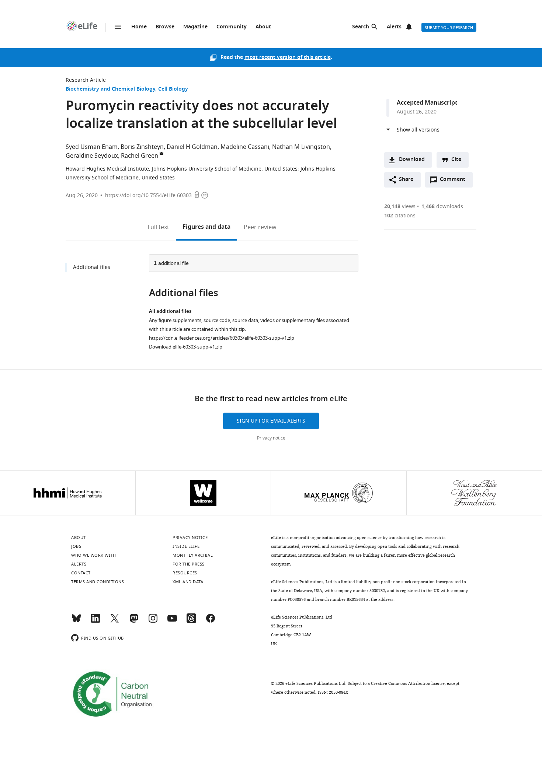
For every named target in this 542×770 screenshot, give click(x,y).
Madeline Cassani (244, 147)
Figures (206, 227)
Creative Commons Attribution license (408, 683)
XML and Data (188, 582)
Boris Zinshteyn (142, 147)
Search (360, 27)
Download (412, 159)
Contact (81, 573)
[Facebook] (210, 621)
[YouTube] (172, 621)
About (263, 27)
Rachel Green (139, 155)
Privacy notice (271, 438)
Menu (118, 26)
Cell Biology (173, 89)
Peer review (260, 227)
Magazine (195, 27)
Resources (185, 573)
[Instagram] (153, 621)
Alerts (394, 27)
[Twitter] (115, 621)
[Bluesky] (76, 621)
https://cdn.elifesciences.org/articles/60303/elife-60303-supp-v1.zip (221, 338)
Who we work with (93, 555)
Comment (454, 181)
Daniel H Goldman (192, 147)
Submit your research (449, 28)
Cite (456, 159)
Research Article (86, 80)
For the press (189, 564)
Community (231, 27)
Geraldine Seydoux (92, 155)
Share (406, 179)
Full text (158, 227)
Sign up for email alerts (271, 421)
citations (400, 216)
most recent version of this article (287, 57)
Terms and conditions (97, 582)
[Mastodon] (134, 621)
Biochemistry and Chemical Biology (110, 89)
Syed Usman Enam (92, 147)
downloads (442, 206)
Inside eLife (186, 546)
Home (139, 27)
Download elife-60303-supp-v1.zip (185, 346)
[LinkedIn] (95, 621)
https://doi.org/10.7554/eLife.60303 (148, 195)
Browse (165, 27)
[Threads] (191, 621)
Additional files (91, 267)
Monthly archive (193, 555)
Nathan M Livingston (301, 147)
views (400, 206)
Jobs (76, 546)
